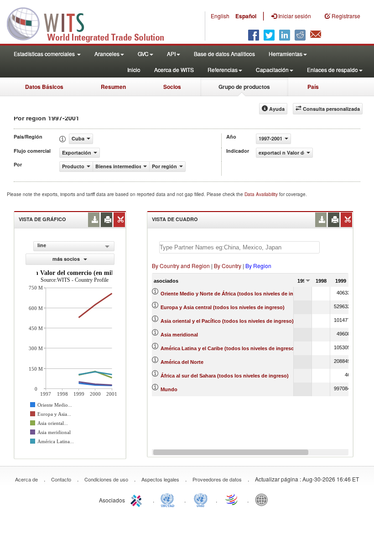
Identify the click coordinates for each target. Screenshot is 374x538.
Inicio (133, 69)
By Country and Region (181, 265)
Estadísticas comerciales (45, 53)
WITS (91, 23)
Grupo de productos (244, 87)
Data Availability (261, 194)
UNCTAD (169, 499)
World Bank (264, 499)
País (313, 87)
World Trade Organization (232, 499)
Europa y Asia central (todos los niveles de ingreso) (223, 307)
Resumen (113, 87)
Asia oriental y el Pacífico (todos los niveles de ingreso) (227, 321)
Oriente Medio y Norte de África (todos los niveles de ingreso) (235, 293)
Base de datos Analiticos (224, 53)
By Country (227, 265)
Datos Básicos (44, 87)
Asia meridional (179, 334)
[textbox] (239, 247)
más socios (66, 258)
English (220, 16)
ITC (138, 499)
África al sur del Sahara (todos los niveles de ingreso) (225, 375)
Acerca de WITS (174, 69)
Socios (172, 87)
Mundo (169, 389)
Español (245, 16)
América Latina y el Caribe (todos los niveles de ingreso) (228, 348)
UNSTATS (201, 499)
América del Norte (182, 362)
